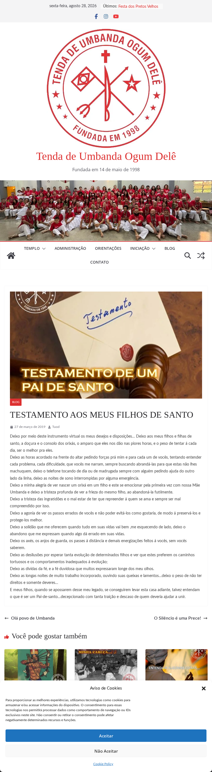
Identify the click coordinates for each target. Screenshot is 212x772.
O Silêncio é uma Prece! (177, 618)
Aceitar (106, 736)
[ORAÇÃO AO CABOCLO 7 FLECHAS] (35, 653)
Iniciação (140, 248)
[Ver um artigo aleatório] (201, 255)
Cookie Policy (103, 764)
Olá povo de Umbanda (33, 618)
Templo (32, 248)
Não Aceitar (106, 751)
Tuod (56, 426)
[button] (203, 688)
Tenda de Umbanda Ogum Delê (106, 156)
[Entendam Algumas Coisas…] (176, 653)
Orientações (108, 248)
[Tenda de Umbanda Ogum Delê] (106, 184)
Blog (170, 248)
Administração (70, 248)
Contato (99, 262)
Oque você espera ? (135, 6)
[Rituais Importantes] (106, 653)
